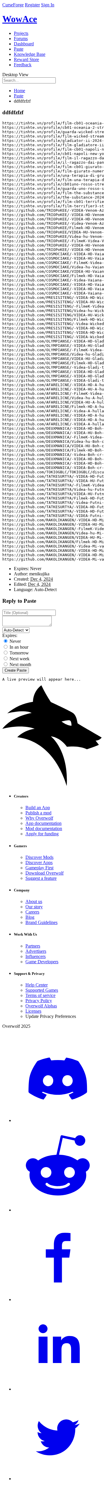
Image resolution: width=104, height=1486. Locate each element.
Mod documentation (43, 828)
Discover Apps (39, 862)
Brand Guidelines (41, 922)
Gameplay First (39, 867)
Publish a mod (38, 812)
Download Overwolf (44, 872)
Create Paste (16, 670)
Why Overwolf (39, 818)
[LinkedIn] (58, 1389)
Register (32, 4)
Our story (34, 906)
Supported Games (41, 990)
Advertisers (35, 951)
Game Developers (41, 961)
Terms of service (40, 995)
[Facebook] (58, 1299)
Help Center (36, 984)
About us (33, 901)
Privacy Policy (38, 1000)
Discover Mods (39, 857)
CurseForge (13, 4)
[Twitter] (58, 1478)
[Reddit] (58, 1209)
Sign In (47, 4)
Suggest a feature (41, 878)
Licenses (33, 1011)
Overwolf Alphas (41, 1005)
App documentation (43, 823)
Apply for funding (42, 833)
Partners (32, 945)
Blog (29, 917)
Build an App (37, 807)
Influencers (35, 956)
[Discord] (58, 1120)
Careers (32, 911)
